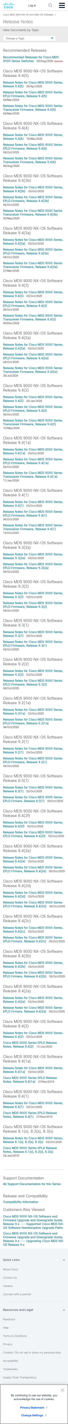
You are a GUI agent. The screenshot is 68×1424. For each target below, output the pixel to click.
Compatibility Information (20, 1202)
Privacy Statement (32, 1407)
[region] (34, 1404)
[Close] (62, 1390)
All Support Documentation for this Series (32, 1184)
